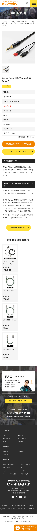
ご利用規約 (31, 505)
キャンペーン (22, 438)
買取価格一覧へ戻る (18, 227)
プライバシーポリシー (18, 505)
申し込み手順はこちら (18, 151)
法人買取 (21, 451)
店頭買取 (5, 454)
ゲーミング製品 (25, 464)
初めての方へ (22, 435)
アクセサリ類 (24, 474)
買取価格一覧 (6, 438)
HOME (5, 435)
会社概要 (5, 505)
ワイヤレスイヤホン (8, 464)
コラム (4, 441)
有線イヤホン (6, 468)
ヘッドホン (6, 471)
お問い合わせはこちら (20, 401)
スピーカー (24, 468)
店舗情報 (20, 441)
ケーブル (23, 471)
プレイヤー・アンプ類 (9, 474)
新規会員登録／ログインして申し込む (18, 144)
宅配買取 (5, 451)
